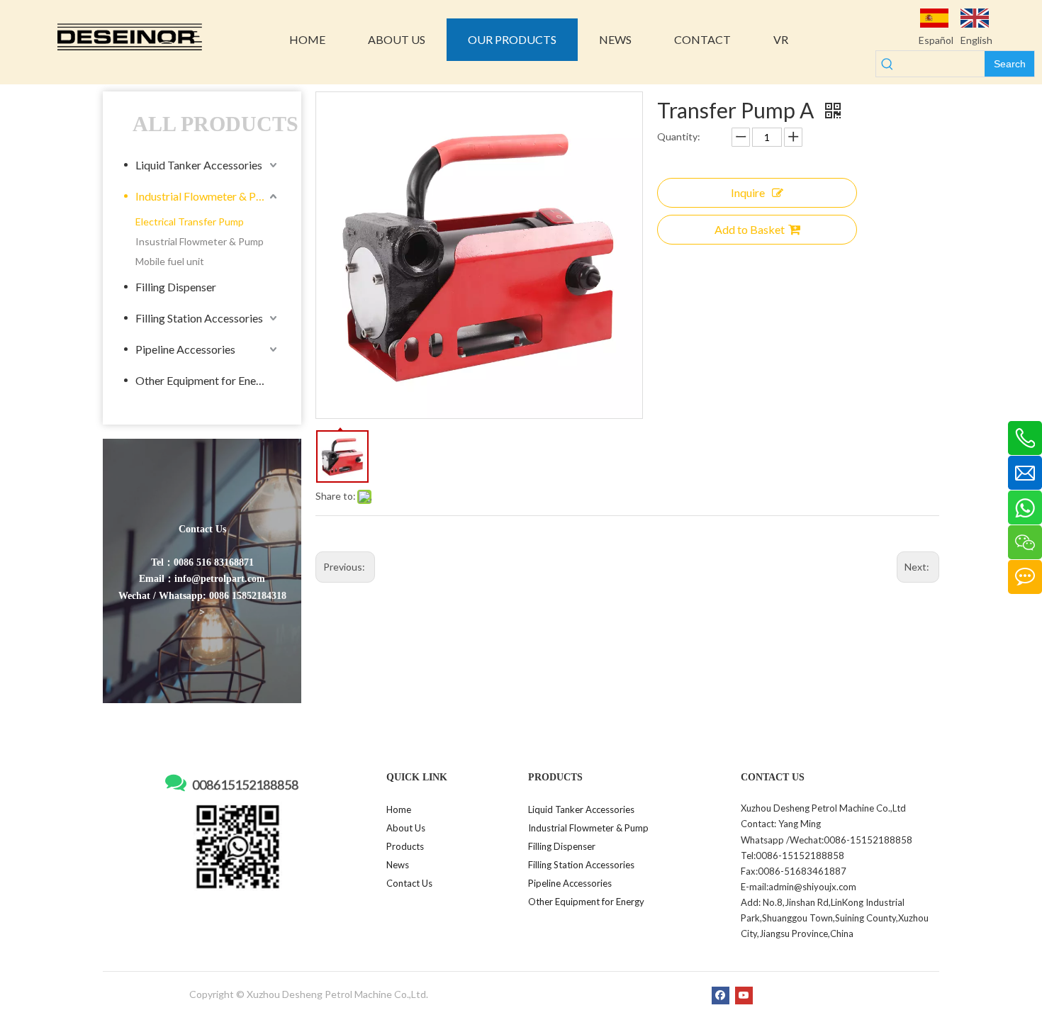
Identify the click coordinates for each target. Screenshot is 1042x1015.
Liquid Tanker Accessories (198, 165)
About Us (405, 828)
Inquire (748, 192)
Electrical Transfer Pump (189, 221)
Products (405, 846)
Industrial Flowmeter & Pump (206, 196)
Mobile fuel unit (169, 261)
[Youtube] (744, 995)
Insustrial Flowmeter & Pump (199, 241)
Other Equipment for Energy (203, 380)
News (397, 864)
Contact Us (409, 883)
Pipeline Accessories (185, 349)
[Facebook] (720, 995)
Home (398, 809)
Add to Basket (750, 229)
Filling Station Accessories (199, 318)
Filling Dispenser (175, 286)
